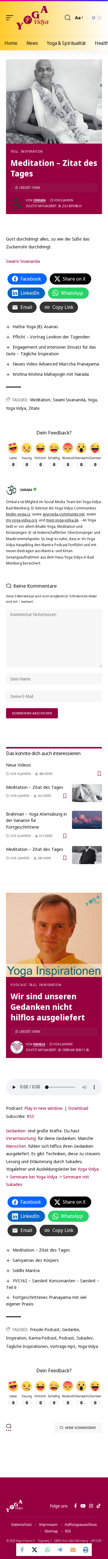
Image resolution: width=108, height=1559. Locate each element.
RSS (30, 1116)
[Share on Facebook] (22, 1549)
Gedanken (16, 1131)
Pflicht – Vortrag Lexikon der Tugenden (51, 337)
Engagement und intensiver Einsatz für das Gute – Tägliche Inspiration (51, 350)
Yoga (92, 400)
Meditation (40, 400)
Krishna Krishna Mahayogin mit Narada (51, 374)
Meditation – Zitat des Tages (34, 787)
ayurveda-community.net (64, 514)
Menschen (16, 1146)
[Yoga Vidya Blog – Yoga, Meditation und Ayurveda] (14, 1506)
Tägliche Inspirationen (27, 1346)
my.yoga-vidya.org (21, 520)
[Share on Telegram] (60, 1549)
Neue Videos (18, 765)
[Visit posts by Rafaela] (16, 1047)
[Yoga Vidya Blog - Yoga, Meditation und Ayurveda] (32, 18)
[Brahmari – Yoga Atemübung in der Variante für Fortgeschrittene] (87, 820)
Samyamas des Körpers (36, 1260)
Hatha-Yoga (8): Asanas (35, 326)
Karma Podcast (43, 1338)
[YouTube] (83, 1506)
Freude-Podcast (45, 1329)
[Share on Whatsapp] (47, 1549)
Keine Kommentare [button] (80, 1427)
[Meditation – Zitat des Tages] (87, 793)
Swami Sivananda (23, 261)
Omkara (39, 200)
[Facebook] (75, 1506)
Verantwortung (21, 1138)
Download (78, 1108)
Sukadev (84, 1338)
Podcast (18, 984)
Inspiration (16, 1338)
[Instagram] (91, 1506)
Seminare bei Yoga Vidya (33, 1177)
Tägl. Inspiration (26, 151)
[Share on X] (35, 1549)
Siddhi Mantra (26, 1270)
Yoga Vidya (16, 408)
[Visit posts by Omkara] (16, 203)
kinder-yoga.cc (18, 514)
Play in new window (43, 1108)
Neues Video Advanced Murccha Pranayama (56, 364)
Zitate (34, 408)
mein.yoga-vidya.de (62, 520)
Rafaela (39, 1044)
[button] (11, 18)
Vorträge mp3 (63, 1346)
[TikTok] (98, 1506)
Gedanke (70, 1329)
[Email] (73, 1549)
